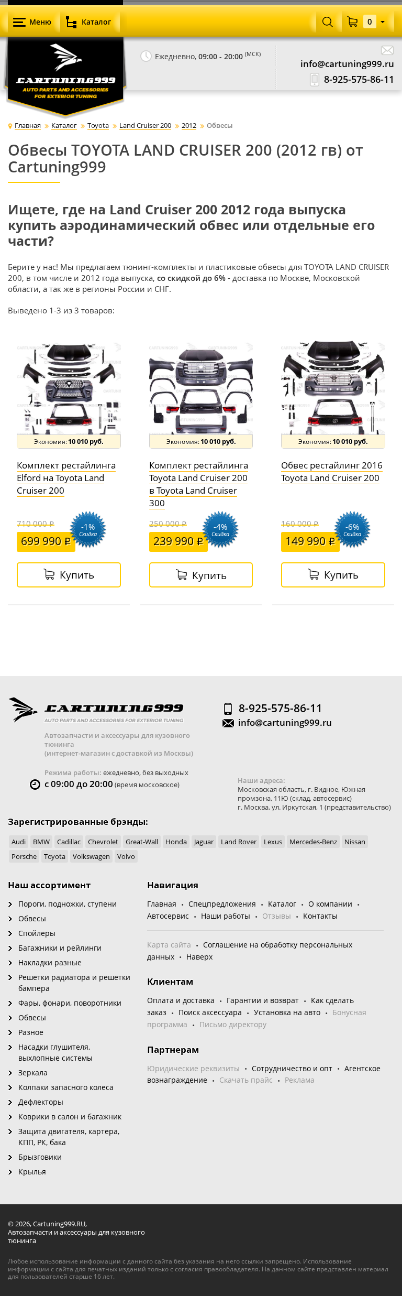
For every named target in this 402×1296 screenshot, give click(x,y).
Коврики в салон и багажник (69, 1116)
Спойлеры (36, 933)
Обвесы (32, 918)
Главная (161, 904)
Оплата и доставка (181, 1000)
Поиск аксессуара (210, 1012)
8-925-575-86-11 (359, 79)
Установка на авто (287, 1012)
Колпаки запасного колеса (66, 1087)
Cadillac (69, 841)
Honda (176, 841)
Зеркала (33, 1072)
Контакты (320, 916)
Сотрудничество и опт (292, 1068)
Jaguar (204, 841)
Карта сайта (169, 945)
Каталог (282, 904)
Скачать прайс (246, 1080)
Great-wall (142, 841)
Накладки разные (50, 962)
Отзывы (276, 916)
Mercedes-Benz (313, 841)
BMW (41, 841)
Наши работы (225, 916)
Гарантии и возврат (263, 1000)
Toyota (54, 856)
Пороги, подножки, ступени (67, 904)
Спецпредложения (222, 904)
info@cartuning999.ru (347, 63)
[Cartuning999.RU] (65, 57)
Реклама (300, 1080)
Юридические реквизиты (193, 1068)
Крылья (32, 1172)
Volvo (126, 856)
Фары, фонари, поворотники (69, 1003)
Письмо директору (232, 1024)
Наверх (199, 957)
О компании (330, 904)
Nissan (354, 841)
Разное (30, 1032)
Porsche (24, 856)
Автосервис (168, 916)
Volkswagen (91, 856)
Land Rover (238, 841)
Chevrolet (103, 841)
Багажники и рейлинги (60, 948)
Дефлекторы (40, 1102)
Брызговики (40, 1157)
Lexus (273, 841)
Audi (19, 841)
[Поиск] (327, 21)
